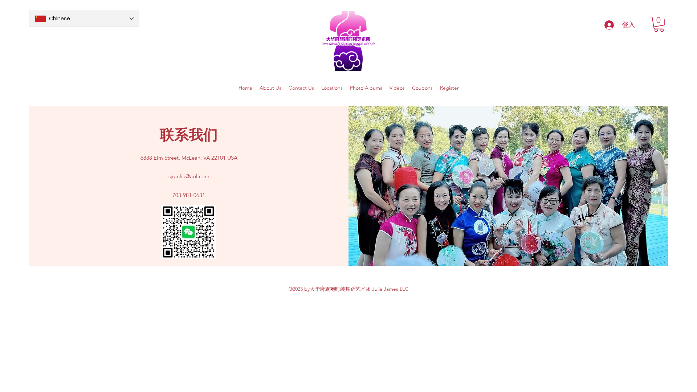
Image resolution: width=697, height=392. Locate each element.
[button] (659, 24)
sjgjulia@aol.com (188, 176)
